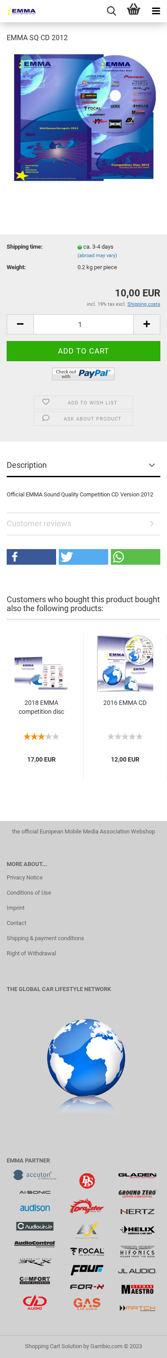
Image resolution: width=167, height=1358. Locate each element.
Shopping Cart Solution (53, 1346)
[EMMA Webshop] (18, 11)
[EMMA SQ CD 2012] (83, 117)
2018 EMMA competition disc (41, 707)
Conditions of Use (29, 892)
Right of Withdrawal (31, 953)
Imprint (15, 907)
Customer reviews (39, 523)
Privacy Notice (25, 877)
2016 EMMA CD (125, 702)
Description (27, 465)
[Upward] (142, 1344)
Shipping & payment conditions (45, 938)
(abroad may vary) (97, 255)
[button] (31, 557)
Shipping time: (25, 246)
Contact (16, 923)
